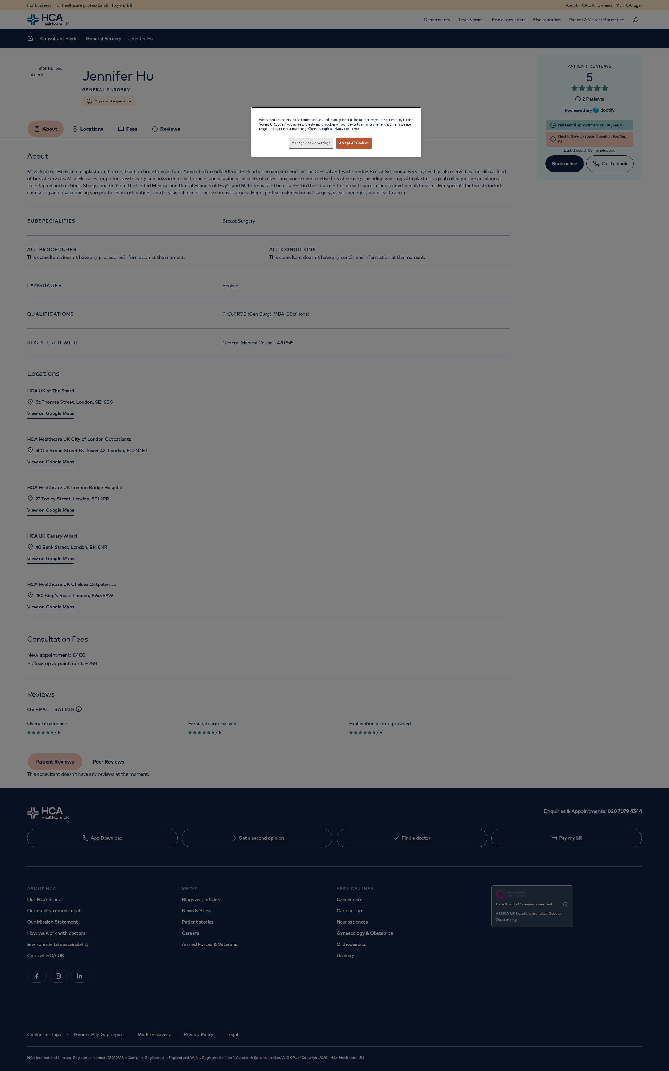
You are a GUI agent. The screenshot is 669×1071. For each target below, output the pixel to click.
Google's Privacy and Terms (339, 129)
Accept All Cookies (354, 143)
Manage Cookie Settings (311, 143)
